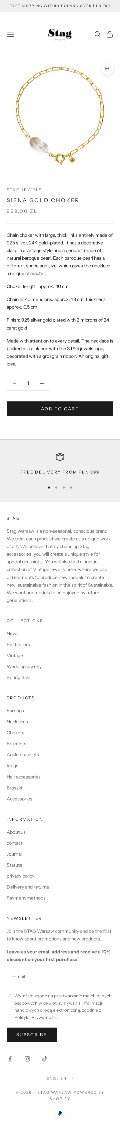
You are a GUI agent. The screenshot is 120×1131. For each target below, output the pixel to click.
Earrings (15, 711)
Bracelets (16, 744)
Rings (12, 766)
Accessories (19, 799)
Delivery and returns (28, 887)
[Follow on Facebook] (10, 1059)
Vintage (15, 655)
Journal (14, 854)
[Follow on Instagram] (27, 1059)
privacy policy (20, 876)
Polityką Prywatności (35, 1017)
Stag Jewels (24, 189)
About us (16, 832)
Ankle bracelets (23, 755)
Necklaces (17, 722)
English (57, 1078)
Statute (14, 865)
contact (14, 843)
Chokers (15, 733)
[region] (60, 464)
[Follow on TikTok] (44, 1059)
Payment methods (26, 898)
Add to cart (60, 408)
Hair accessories (24, 777)
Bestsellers (18, 644)
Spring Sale (18, 677)
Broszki (14, 788)
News (13, 633)
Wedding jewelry (24, 666)
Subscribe (31, 1034)
